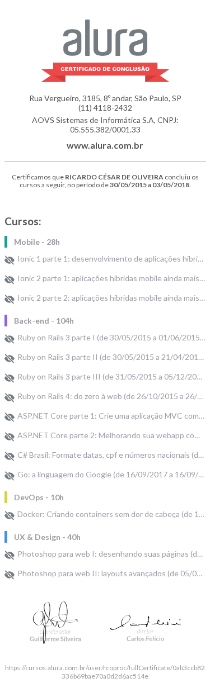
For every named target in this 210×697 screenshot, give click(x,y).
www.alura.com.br (105, 145)
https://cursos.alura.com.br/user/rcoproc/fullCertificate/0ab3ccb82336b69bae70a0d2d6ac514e (105, 671)
